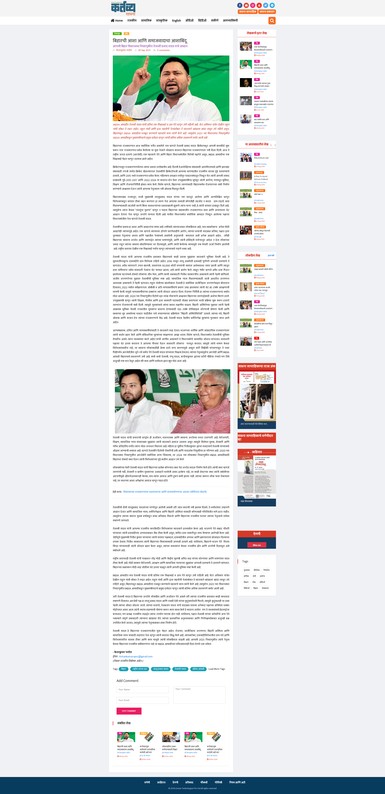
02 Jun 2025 (260, 110)
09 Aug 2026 (260, 278)
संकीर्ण (214, 20)
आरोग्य (262, 576)
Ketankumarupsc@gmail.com (136, 656)
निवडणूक (117, 33)
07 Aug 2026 (260, 296)
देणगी (175, 782)
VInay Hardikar (261, 182)
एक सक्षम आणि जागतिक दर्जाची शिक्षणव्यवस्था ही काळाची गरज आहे (263, 345)
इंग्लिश (246, 576)
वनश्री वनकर (260, 201)
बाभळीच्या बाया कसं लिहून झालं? (263, 325)
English (176, 20)
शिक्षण (246, 582)
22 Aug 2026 (260, 221)
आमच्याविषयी (230, 20)
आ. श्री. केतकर (260, 294)
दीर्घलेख (257, 570)
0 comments (163, 50)
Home (118, 20)
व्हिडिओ (202, 20)
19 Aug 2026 (260, 239)
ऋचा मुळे (258, 237)
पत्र (257, 338)
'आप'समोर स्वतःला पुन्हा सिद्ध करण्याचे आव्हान (262, 85)
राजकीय (132, 20)
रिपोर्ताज (266, 570)
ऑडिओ (189, 20)
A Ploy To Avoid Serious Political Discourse (261, 179)
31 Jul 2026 (259, 350)
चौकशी (204, 782)
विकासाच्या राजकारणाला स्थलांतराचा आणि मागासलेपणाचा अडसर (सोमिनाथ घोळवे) (165, 492)
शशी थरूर (259, 348)
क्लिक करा (257, 545)
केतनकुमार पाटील (124, 50)
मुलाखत (247, 570)
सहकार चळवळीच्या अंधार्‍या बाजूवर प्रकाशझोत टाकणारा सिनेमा (263, 104)
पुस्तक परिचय (260, 227)
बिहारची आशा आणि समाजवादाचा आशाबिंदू (170, 748)
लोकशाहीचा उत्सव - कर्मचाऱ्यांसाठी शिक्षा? (147, 748)
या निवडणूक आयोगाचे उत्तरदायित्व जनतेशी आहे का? (125, 749)
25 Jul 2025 (260, 92)
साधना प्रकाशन (267, 11)
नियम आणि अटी (237, 782)
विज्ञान (255, 588)
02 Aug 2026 (260, 332)
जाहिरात (161, 782)
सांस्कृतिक (162, 20)
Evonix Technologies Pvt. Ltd (188, 788)
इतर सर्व (271, 255)
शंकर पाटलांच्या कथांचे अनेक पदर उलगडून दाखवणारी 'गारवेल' (262, 290)
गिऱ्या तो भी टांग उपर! (261, 158)
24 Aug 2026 (260, 185)
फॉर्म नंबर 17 (258, 194)
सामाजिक (146, 20)
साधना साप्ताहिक (247, 11)
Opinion (259, 172)
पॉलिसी (218, 782)
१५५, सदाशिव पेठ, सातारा (250, 502)
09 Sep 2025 (144, 50)
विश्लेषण (121, 733)
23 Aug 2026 (260, 203)
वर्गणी (147, 782)
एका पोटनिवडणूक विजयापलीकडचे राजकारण (263, 48)
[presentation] (271, 145)
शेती (254, 576)
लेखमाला (265, 588)
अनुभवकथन (145, 733)
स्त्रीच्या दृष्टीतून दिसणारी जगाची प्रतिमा (262, 232)
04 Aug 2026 (260, 55)
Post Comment (129, 711)
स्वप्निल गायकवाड (261, 164)
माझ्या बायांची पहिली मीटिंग (263, 269)
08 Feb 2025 (260, 128)
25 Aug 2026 (260, 167)
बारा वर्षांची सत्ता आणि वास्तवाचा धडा (261, 121)
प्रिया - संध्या (258, 212)
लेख (126, 33)
